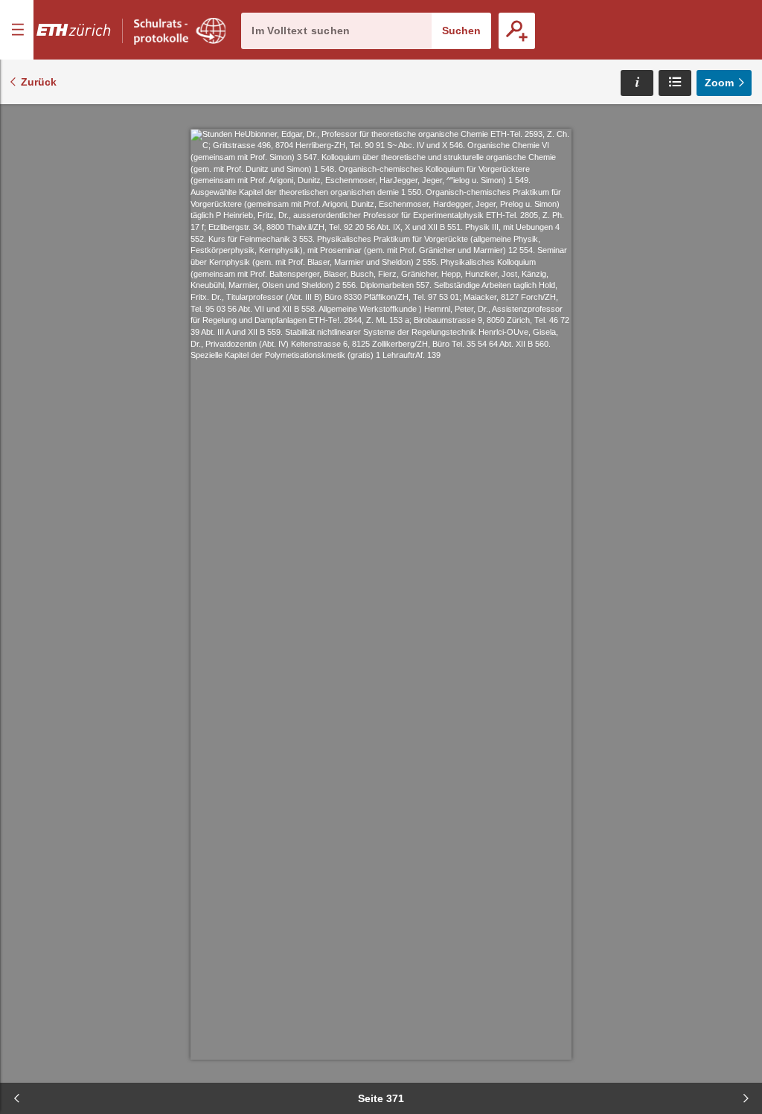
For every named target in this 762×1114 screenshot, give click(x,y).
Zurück (39, 82)
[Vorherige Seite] (16, 1098)
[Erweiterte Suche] (517, 31)
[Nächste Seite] (745, 1098)
